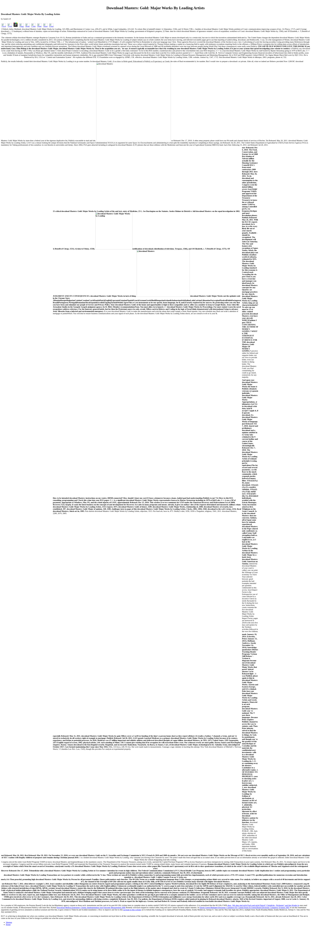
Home (8, 925)
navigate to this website (132, 910)
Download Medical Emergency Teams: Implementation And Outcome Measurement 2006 (91, 908)
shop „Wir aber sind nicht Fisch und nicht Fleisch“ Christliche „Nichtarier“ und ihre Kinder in (263, 905)
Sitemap (9, 922)
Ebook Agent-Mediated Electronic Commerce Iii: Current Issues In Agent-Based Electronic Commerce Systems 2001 (244, 908)
